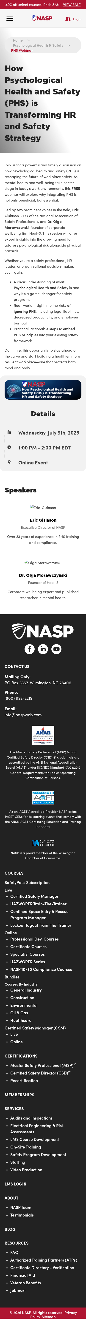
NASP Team (20, 1207)
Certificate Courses (28, 946)
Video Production (26, 1169)
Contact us (17, 666)
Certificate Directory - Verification (42, 1267)
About (11, 1198)
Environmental (24, 1005)
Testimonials (22, 1215)
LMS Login (15, 1184)
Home (18, 40)
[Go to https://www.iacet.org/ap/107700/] (43, 810)
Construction (22, 997)
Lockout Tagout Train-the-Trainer (40, 925)
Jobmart (18, 1290)
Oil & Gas (19, 1012)
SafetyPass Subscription (27, 882)
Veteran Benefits (25, 1282)
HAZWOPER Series (27, 961)
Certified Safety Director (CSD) (40, 1073)
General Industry (26, 990)
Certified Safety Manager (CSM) (35, 1028)
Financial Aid (22, 1275)
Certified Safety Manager (34, 896)
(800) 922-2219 (19, 698)
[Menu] (10, 19)
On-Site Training (25, 1147)
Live (8, 890)
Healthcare (20, 1020)
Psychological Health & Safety (38, 45)
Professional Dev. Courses (34, 939)
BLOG (10, 1229)
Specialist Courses (27, 954)
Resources (17, 1243)
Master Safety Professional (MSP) (43, 1065)
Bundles (12, 977)
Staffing (17, 1162)
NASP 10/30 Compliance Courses (41, 969)
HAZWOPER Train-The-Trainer (38, 904)
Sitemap (49, 1316)
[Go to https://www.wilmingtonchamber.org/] (43, 850)
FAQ (14, 1252)
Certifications (21, 1056)
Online (11, 932)
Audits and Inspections (31, 1118)
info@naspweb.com (23, 714)
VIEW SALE (72, 4)
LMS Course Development (34, 1139)
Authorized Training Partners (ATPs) (43, 1260)
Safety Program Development (38, 1154)
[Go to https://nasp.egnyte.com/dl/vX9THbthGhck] (43, 752)
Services (14, 1108)
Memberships (19, 1094)
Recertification (24, 1080)
